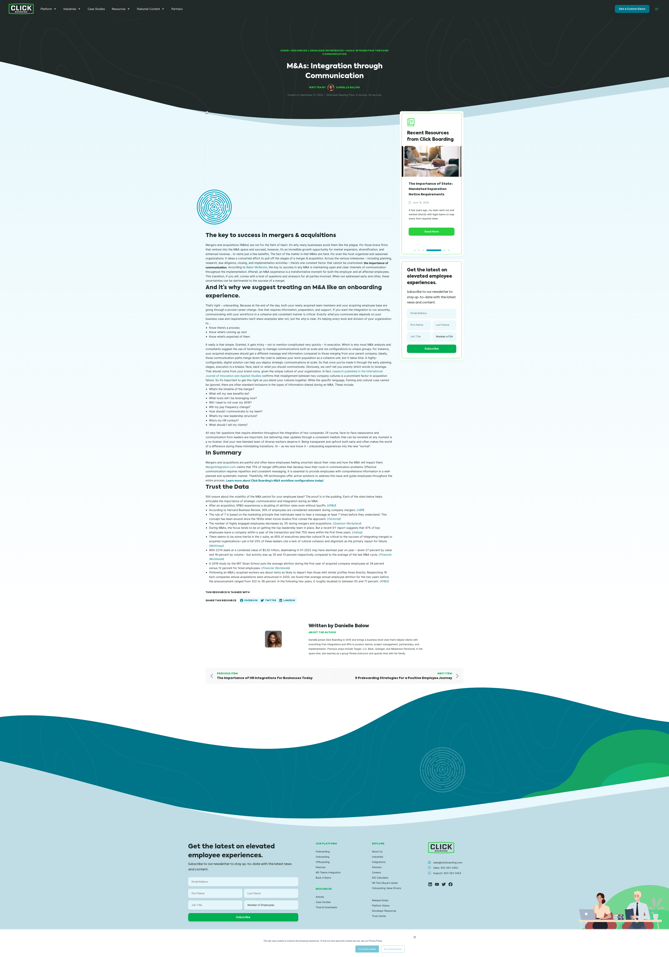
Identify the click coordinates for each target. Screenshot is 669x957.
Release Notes (380, 900)
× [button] (415, 935)
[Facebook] (450, 884)
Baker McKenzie (256, 267)
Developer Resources (384, 910)
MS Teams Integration (328, 872)
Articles (320, 896)
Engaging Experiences (327, 50)
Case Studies (96, 9)
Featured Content (148, 9)
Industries (69, 9)
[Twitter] (444, 884)
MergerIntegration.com (221, 467)
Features (320, 867)
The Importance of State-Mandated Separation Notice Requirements (431, 189)
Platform (46, 9)
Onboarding (322, 856)
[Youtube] (437, 884)
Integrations (379, 862)
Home (284, 50)
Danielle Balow (348, 87)
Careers (376, 872)
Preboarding (323, 851)
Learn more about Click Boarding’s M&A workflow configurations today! (275, 480)
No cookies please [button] (393, 948)
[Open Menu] (656, 9)
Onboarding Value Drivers (386, 888)
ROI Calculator (380, 877)
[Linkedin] (430, 884)
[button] (249, 601)
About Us (377, 851)
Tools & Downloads (326, 907)
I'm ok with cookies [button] (367, 948)
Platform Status (381, 905)
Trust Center (379, 916)
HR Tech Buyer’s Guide (385, 882)
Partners (177, 9)
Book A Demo (323, 877)
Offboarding (323, 862)
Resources (118, 9)
